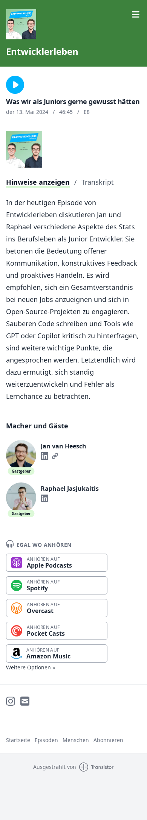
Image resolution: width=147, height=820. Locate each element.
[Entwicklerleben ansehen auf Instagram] (10, 701)
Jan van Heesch (63, 446)
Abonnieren (108, 740)
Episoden (46, 740)
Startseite (18, 740)
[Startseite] (73, 24)
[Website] (55, 456)
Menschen (76, 740)
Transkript (97, 182)
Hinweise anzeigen (38, 182)
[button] (15, 85)
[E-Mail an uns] (24, 701)
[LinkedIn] (44, 456)
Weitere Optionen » (30, 667)
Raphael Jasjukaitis (70, 488)
